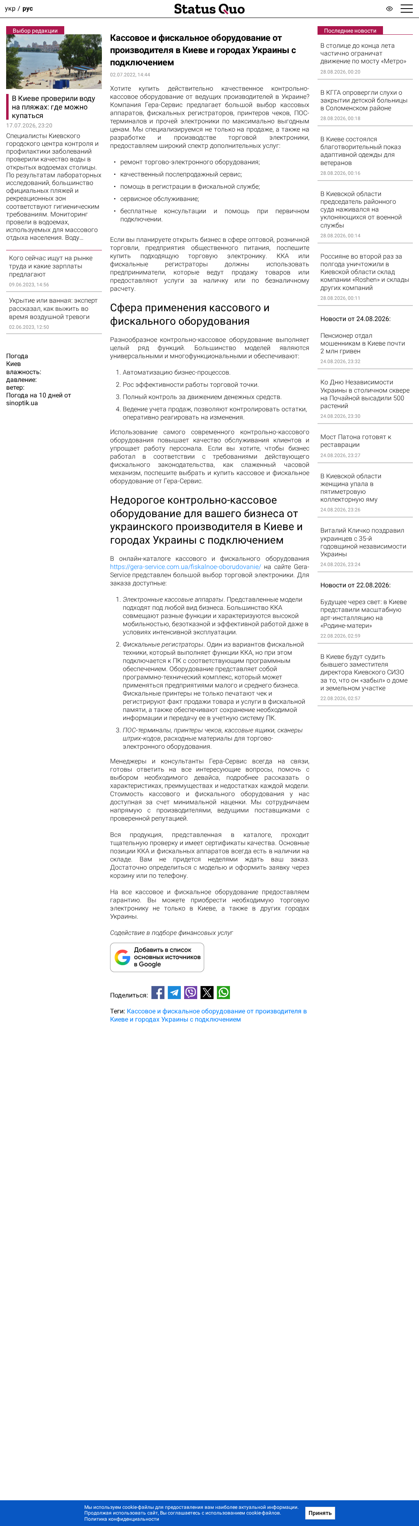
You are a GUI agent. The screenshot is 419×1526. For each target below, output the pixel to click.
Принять (320, 1513)
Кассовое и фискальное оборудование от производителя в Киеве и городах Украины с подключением (208, 1015)
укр (10, 9)
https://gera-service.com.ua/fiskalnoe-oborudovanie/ (185, 567)
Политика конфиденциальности (121, 1519)
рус (28, 9)
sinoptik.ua (22, 403)
